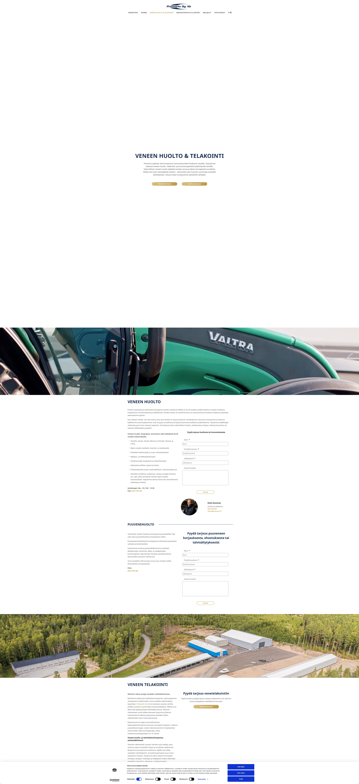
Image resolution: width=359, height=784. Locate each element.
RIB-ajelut (207, 13)
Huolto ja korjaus (194, 184)
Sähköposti (189, 458)
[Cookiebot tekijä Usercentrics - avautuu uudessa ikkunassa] (114, 780)
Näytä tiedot (202, 779)
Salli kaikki (240, 767)
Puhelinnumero (191, 449)
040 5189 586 (137, 491)
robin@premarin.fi (214, 511)
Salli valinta (241, 773)
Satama (144, 13)
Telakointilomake (164, 184)
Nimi (187, 440)
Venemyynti (133, 13)
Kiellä (241, 779)
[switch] (158, 779)
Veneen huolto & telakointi (161, 13)
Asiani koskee (190, 468)
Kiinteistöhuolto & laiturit (188, 13)
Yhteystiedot (219, 13)
